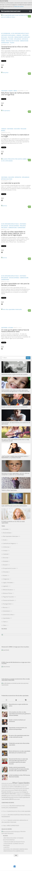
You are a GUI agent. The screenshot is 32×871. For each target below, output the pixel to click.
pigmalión (8, 795)
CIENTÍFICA (12, 786)
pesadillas (4, 795)
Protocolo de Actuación (12, 41)
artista (21, 785)
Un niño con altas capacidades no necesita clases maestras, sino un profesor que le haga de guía (13, 233)
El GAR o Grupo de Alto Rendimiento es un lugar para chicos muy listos (16, 663)
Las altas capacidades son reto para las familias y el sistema (15, 284)
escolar (3, 790)
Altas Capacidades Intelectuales (20, 33)
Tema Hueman (23, 862)
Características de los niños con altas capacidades (14, 47)
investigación (18, 793)
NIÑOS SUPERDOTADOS (13, 825)
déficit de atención (12, 788)
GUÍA (13, 792)
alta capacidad (9, 783)
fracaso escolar (6, 792)
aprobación (18, 785)
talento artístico (17, 799)
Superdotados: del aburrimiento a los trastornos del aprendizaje (16, 423)
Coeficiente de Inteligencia (8, 35)
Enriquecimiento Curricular (22, 37)
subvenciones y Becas (8, 614)
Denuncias (5, 557)
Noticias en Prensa (14, 225)
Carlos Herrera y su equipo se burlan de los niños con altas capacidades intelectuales (16, 679)
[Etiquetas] (25, 700)
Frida (4, 825)
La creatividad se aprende (10, 183)
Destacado (4, 37)
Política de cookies (18, 6)
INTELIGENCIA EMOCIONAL (9, 794)
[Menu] (30, 11)
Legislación (5, 586)
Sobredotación (24, 41)
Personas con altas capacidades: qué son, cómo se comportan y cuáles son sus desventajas (15, 474)
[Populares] (16, 700)
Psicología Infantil (7, 604)
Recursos (5, 607)
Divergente (4, 788)
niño (22, 793)
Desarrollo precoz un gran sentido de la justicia (14, 374)
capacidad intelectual (5, 786)
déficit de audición (19, 788)
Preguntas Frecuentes (8, 597)
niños (24, 793)
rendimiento (27, 795)
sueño (20, 797)
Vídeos (15, 90)
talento (11, 799)
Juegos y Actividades (8, 582)
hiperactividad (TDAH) (18, 792)
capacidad (27, 785)
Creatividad (25, 35)
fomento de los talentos (20, 790)
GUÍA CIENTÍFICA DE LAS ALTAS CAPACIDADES (14, 506)
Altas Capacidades (21, 783)
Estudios (11, 39)
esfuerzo (6, 790)
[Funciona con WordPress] (11, 862)
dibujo (21, 786)
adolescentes (4, 783)
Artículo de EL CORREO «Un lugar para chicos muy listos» (15, 647)
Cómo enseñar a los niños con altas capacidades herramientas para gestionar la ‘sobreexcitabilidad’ (16, 390)
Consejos (18, 35)
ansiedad (14, 785)
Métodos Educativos (6, 179)
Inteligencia (25, 792)
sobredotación (16, 797)
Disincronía (24, 786)
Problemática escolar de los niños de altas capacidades (15, 695)
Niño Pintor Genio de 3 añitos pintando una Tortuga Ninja (15, 94)
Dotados (7, 788)
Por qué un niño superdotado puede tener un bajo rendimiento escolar (15, 440)
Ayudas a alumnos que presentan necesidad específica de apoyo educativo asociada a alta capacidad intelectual (19, 769)
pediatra (27, 794)
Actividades (5, 529)
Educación (10, 37)
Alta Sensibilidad (5, 33)
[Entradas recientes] (6, 700)
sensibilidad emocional (7, 797)
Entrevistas (4, 39)
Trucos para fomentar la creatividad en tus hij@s (15, 135)
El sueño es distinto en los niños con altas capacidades (13, 522)
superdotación (26, 797)
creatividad (17, 786)
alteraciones (10, 785)
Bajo (24, 785)
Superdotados (5, 42)
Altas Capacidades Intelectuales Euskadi (10, 11)
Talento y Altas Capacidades (9, 490)
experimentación (11, 790)
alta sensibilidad (4, 785)
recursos (22, 795)
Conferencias (6, 547)
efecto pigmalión (26, 788)
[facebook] (15, 866)
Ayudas (5, 540)
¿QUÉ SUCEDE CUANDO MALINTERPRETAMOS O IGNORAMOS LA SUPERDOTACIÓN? (15, 457)
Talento (12, 42)
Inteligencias (17, 39)
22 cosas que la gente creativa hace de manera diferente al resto (15, 331)
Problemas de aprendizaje (15, 795)
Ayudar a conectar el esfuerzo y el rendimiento (14, 407)
